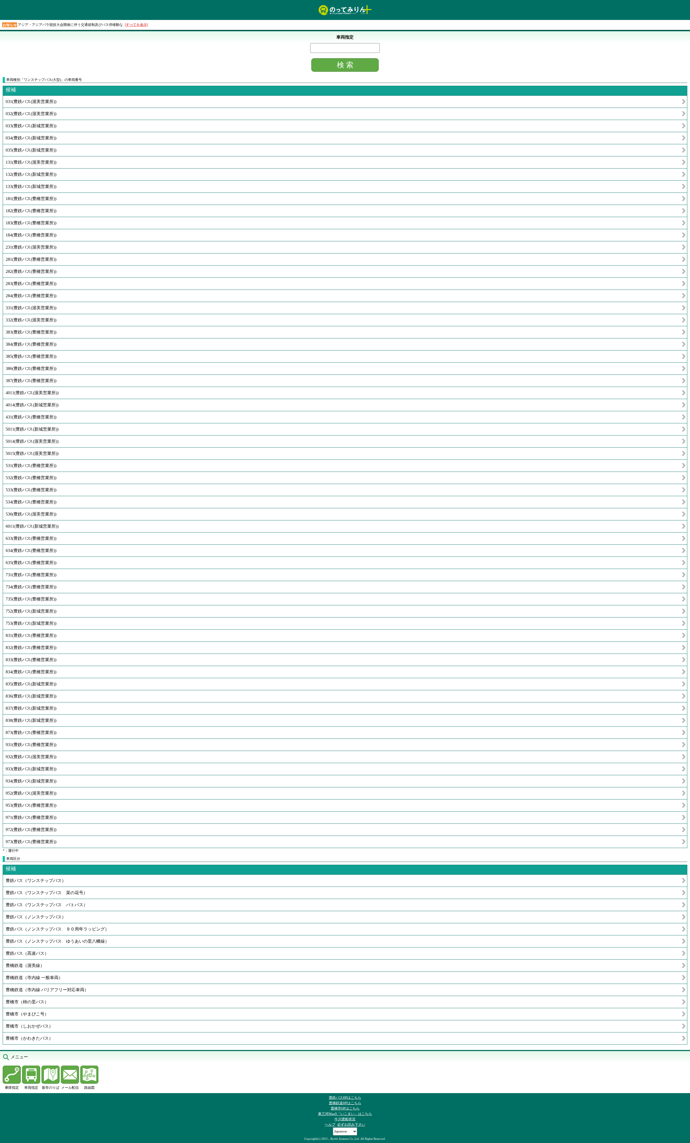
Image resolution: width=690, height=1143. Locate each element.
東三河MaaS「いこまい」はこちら (345, 1114)
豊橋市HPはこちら (345, 1108)
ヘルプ (330, 1125)
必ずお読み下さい (351, 1125)
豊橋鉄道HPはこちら (345, 1103)
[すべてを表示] (136, 25)
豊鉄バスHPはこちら (345, 1098)
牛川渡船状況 (345, 1119)
